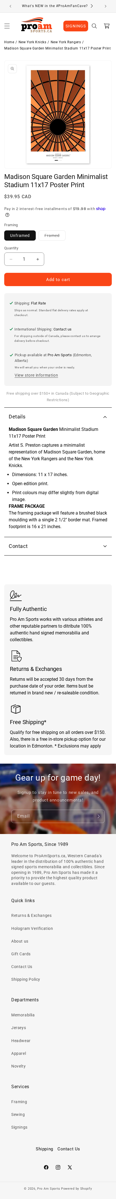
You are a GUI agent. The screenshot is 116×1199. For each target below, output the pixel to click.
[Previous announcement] (10, 6)
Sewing (18, 1114)
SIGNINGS (76, 26)
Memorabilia (23, 1015)
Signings (19, 1127)
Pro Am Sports (48, 1189)
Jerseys (18, 1027)
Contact (18, 546)
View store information (36, 375)
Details (17, 417)
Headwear (21, 1040)
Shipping (44, 1149)
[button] (7, 26)
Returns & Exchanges (31, 915)
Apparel (18, 1053)
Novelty (18, 1066)
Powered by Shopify (76, 1189)
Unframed (20, 235)
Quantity (11, 248)
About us (19, 941)
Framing (19, 1101)
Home (9, 42)
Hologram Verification (32, 928)
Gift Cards (21, 954)
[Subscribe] (98, 816)
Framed (55, 237)
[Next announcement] (105, 6)
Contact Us (21, 966)
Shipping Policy (25, 979)
